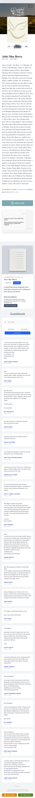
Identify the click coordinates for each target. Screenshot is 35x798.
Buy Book (16, 283)
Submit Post (17, 333)
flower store (14, 192)
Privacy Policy (13, 791)
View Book (8, 283)
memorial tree (22, 189)
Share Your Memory (10, 305)
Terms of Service (22, 791)
